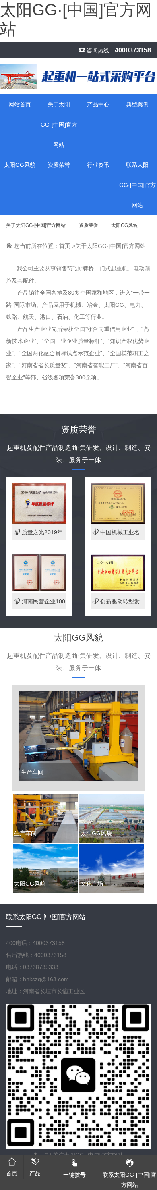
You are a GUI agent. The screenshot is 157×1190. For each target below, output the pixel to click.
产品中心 (98, 104)
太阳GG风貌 (19, 165)
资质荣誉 (59, 165)
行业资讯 (98, 165)
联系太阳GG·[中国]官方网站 (45, 916)
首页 (64, 246)
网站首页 (19, 104)
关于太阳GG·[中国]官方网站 (59, 124)
